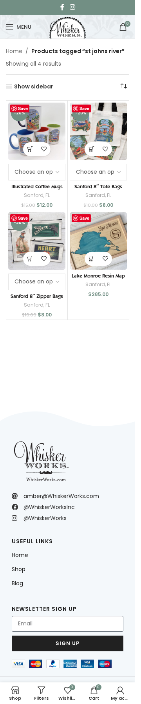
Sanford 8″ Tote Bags (98, 186)
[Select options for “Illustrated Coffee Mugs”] (30, 149)
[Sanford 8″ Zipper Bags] (36, 241)
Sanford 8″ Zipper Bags (37, 296)
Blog (17, 583)
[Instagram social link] (72, 7)
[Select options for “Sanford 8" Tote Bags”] (91, 149)
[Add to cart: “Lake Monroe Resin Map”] (91, 259)
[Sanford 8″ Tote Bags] (98, 131)
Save (23, 108)
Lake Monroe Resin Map (98, 275)
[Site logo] (67, 26)
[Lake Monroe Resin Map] (98, 241)
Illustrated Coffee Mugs (37, 186)
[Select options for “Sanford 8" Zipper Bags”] (30, 259)
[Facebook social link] (62, 7)
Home (14, 51)
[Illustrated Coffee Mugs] (36, 131)
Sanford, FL (37, 195)
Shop (18, 569)
